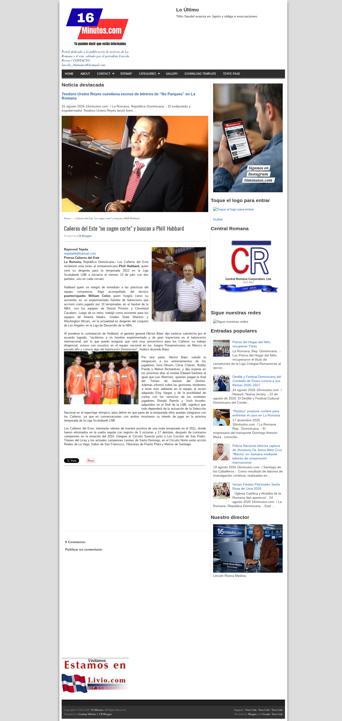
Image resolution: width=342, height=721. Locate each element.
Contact (103, 73)
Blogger (252, 714)
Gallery (172, 73)
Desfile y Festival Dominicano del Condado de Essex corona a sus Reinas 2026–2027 (256, 381)
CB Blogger (84, 236)
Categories (147, 73)
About (85, 73)
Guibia (218, 219)
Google (266, 714)
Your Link (251, 709)
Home (69, 73)
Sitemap (126, 73)
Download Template (200, 73)
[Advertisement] (100, 498)
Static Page (231, 73)
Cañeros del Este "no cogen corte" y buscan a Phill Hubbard (124, 228)
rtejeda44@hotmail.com (80, 253)
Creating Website (87, 714)
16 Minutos (97, 709)
